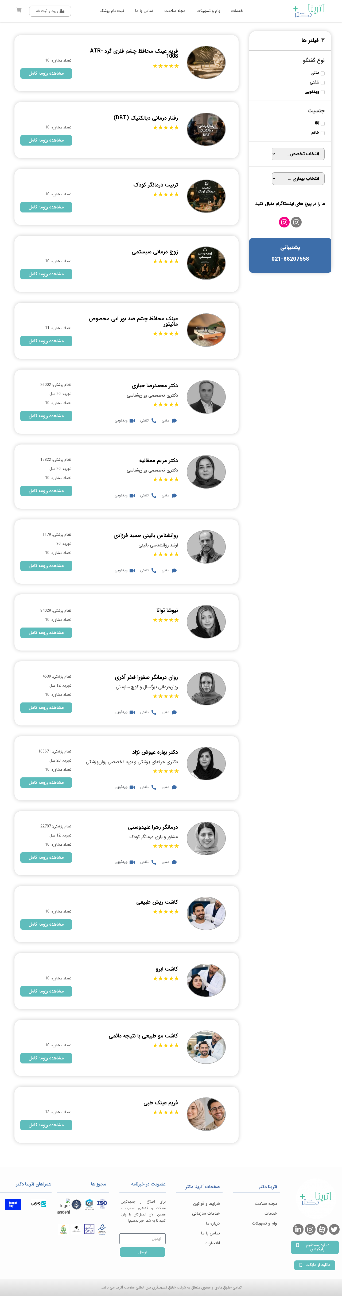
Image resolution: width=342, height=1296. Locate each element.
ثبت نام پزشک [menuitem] (111, 11)
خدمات (271, 1213)
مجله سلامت (266, 1203)
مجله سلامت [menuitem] (174, 11)
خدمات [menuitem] (237, 11)
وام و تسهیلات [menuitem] (208, 11)
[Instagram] (296, 222)
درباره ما (213, 1223)
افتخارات (212, 1243)
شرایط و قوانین (206, 1203)
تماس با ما (210, 1233)
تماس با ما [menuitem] (144, 11)
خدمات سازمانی (206, 1213)
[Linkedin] (298, 1229)
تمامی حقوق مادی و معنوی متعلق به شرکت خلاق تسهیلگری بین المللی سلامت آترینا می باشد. (171, 1287)
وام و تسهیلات (264, 1223)
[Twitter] (334, 1229)
